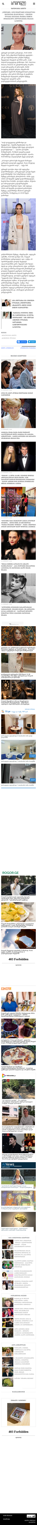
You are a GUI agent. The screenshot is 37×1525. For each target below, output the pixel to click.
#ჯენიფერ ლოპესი (9, 338)
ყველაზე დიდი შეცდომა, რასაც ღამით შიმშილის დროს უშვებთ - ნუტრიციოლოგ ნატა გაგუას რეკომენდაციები (24, 1372)
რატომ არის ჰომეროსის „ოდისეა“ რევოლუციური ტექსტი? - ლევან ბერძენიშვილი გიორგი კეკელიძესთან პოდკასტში (23, 1244)
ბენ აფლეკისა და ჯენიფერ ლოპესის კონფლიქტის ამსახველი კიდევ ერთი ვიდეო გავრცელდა (23, 304)
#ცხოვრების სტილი (9, 335)
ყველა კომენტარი (7, 348)
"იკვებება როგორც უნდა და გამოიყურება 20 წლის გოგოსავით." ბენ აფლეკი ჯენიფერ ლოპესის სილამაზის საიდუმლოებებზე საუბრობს (23, 320)
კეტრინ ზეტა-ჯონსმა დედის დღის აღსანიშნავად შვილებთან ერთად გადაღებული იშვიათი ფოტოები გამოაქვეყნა (24, 1312)
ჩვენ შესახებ (7, 1515)
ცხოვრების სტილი (18, 8)
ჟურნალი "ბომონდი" (18, 1400)
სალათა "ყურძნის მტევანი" (23, 1378)
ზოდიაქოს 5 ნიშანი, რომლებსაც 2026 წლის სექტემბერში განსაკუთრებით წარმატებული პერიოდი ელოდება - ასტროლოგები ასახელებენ (23, 1354)
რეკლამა (6, 1519)
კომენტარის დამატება (28, 348)
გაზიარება (23, 342)
